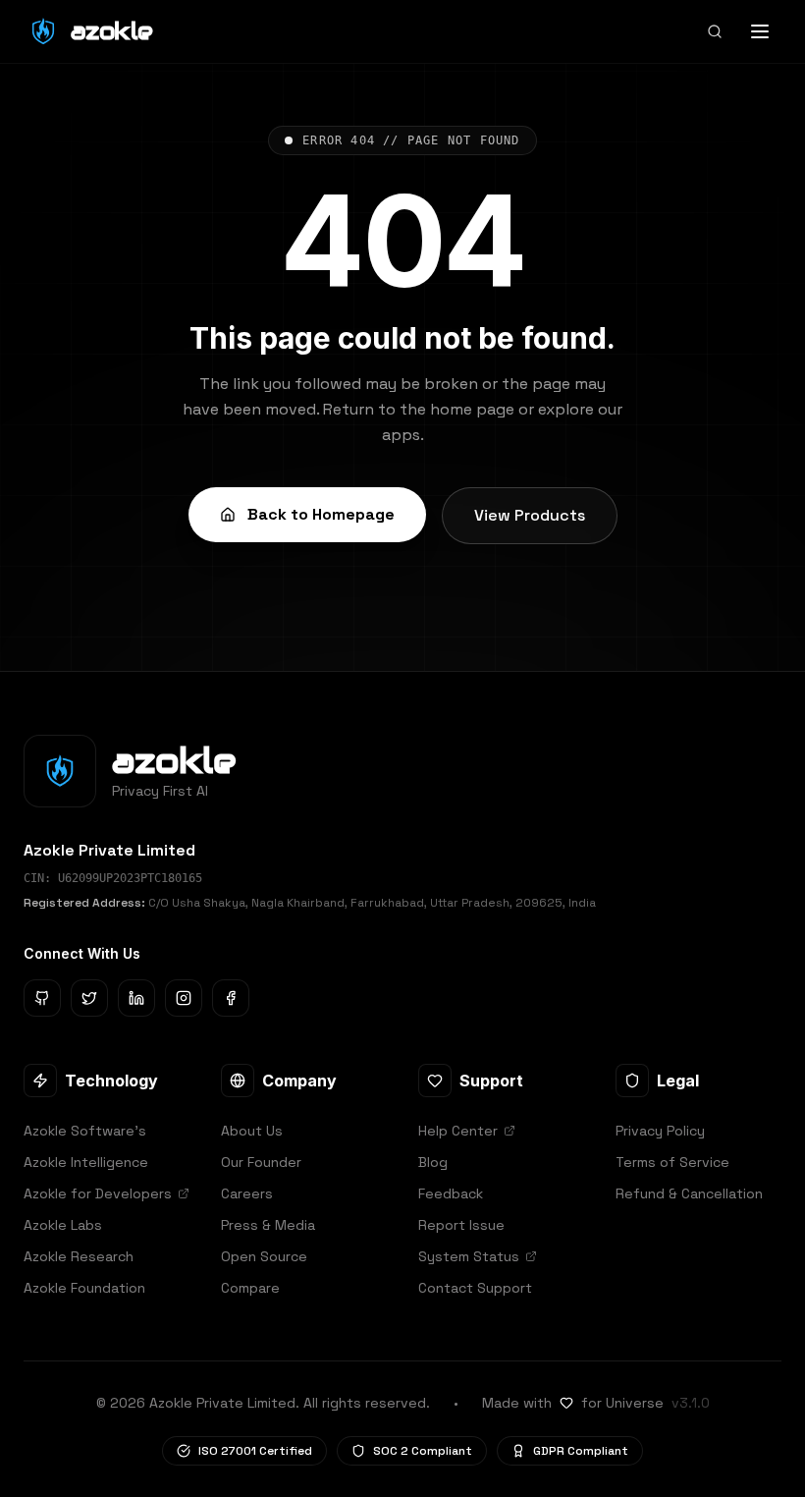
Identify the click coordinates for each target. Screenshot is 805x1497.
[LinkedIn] (136, 998)
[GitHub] (42, 998)
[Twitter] (89, 998)
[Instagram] (183, 998)
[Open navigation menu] (759, 31)
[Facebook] (230, 998)
